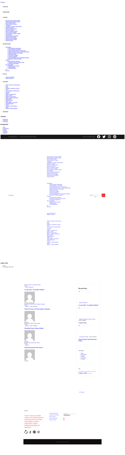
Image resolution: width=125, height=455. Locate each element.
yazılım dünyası (89, 373)
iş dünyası (84, 371)
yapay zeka (83, 373)
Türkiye (94, 371)
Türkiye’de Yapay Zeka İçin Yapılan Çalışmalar (37, 309)
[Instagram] (109, 136)
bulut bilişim (80, 371)
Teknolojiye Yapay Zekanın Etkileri (33, 328)
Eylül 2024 (5, 120)
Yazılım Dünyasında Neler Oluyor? (33, 347)
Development (6, 128)
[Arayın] (103, 195)
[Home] (26, 410)
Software (5, 130)
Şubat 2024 (5, 121)
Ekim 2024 (5, 119)
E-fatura (4, 129)
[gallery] (83, 414)
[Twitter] (104, 136)
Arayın (108, 194)
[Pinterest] (114, 136)
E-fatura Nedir (82, 323)
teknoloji (5, 133)
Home (4, 265)
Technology (5, 131)
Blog (4, 127)
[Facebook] (98, 136)
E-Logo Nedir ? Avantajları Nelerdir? (34, 289)
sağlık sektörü (88, 371)
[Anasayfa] (11, 195)
